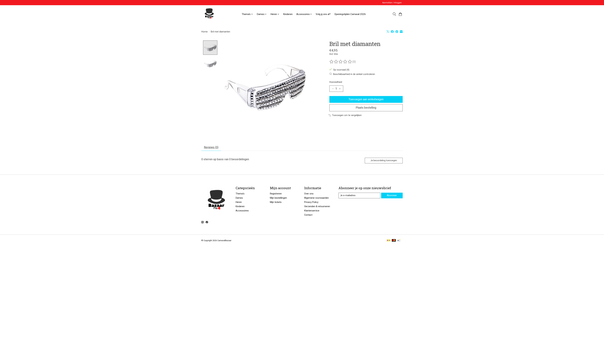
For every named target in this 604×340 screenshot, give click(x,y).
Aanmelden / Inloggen (392, 3)
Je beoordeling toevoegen (383, 160)
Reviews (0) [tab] (211, 147)
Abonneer (392, 195)
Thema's (240, 193)
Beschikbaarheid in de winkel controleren (354, 74)
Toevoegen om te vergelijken (347, 115)
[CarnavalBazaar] (209, 14)
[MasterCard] (394, 240)
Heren (239, 202)
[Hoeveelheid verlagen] (333, 88)
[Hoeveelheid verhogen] (340, 88)
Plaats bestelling (366, 107)
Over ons (308, 193)
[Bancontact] (399, 240)
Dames (239, 197)
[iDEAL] (389, 240)
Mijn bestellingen (278, 197)
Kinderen (288, 14)
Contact (308, 214)
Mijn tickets (276, 202)
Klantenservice (311, 210)
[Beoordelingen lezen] (340, 62)
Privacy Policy (311, 202)
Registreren (276, 193)
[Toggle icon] (394, 14)
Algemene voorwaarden (316, 197)
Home (204, 31)
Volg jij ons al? (323, 14)
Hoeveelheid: (335, 82)
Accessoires (242, 210)
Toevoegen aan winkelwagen (366, 99)
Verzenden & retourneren (317, 206)
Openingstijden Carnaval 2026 (350, 14)
